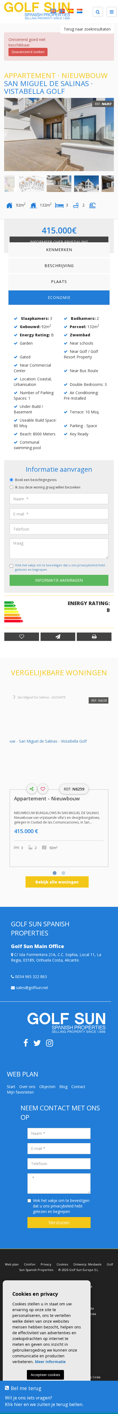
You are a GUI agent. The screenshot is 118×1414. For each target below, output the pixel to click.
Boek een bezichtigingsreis (36, 479)
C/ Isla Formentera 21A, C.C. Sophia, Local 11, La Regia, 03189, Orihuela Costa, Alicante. (56, 957)
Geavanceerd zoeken (28, 52)
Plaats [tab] (59, 281)
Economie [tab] (59, 297)
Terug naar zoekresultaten (87, 29)
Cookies (62, 1264)
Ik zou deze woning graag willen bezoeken (47, 487)
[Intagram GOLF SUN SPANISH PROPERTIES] (51, 1044)
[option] (59, 134)
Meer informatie (50, 1361)
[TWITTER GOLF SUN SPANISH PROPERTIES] (39, 1044)
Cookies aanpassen (45, 1389)
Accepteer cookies (45, 1374)
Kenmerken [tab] (59, 249)
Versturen (59, 1223)
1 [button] (54, 873)
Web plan (12, 1264)
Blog (63, 1086)
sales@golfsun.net (31, 987)
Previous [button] (5, 134)
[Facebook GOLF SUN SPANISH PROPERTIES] (27, 1044)
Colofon (29, 1264)
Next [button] (112, 134)
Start (11, 1086)
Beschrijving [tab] (59, 265)
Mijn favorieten (20, 1092)
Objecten (47, 1086)
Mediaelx (95, 1264)
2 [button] (63, 873)
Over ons (27, 1086)
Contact (78, 1086)
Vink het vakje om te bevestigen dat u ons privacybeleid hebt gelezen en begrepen (61, 1206)
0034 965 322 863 (30, 976)
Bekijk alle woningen (57, 882)
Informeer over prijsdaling (59, 242)
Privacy (46, 1264)
